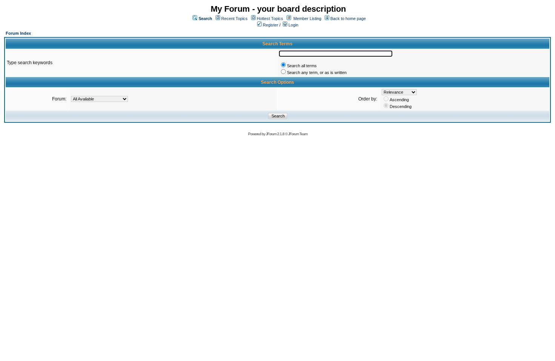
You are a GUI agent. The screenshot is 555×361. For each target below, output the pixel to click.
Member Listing (307, 18)
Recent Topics (234, 18)
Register (270, 25)
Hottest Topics (270, 18)
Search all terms (302, 65)
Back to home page (348, 18)
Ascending (399, 99)
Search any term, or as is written (317, 72)
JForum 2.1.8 (275, 134)
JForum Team (297, 134)
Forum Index (18, 33)
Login (292, 25)
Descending (401, 106)
